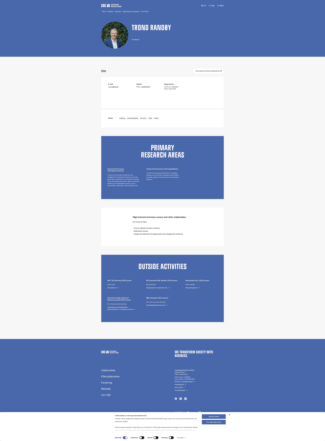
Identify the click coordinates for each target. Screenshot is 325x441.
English (203, 6)
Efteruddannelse (110, 376)
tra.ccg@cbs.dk (113, 87)
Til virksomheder (180, 390)
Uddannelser (108, 370)
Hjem (104, 11)
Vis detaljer (180, 437)
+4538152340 (145, 87)
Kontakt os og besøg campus (184, 381)
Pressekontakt (179, 384)
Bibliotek (106, 389)
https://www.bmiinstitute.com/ (155, 305)
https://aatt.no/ (112, 288)
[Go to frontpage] (111, 5)
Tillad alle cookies (214, 416)
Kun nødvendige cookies (214, 422)
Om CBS (106, 395)
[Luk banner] (229, 414)
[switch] (141, 437)
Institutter (118, 11)
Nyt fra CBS (178, 387)
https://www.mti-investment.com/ (156, 288)
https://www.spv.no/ (191, 288)
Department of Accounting (131, 11)
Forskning (110, 11)
